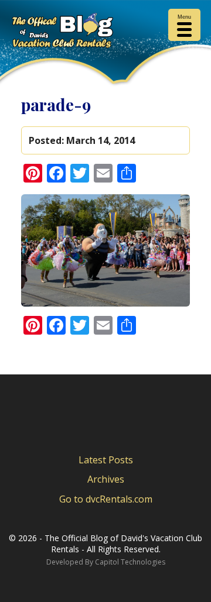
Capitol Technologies (130, 562)
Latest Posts (106, 459)
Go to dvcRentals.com (105, 499)
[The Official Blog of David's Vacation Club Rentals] (105, 32)
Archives (105, 479)
